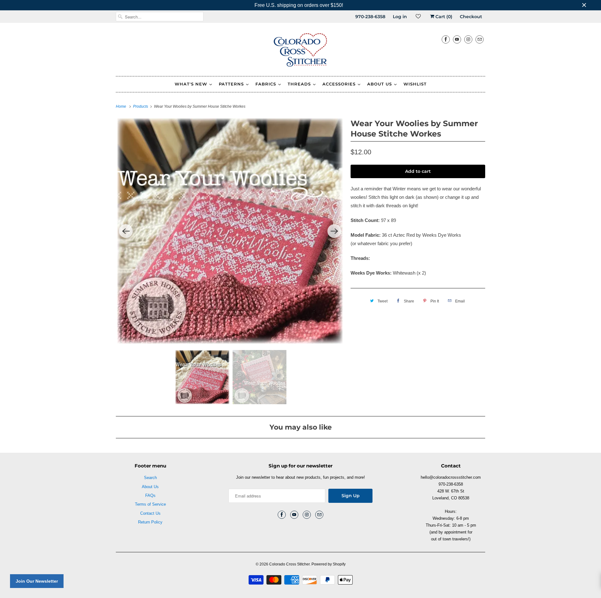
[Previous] (126, 231)
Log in (400, 16)
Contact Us (150, 513)
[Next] (334, 231)
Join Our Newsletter (37, 581)
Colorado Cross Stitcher (289, 564)
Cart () (443, 16)
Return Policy (150, 522)
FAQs (150, 495)
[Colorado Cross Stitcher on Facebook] (446, 39)
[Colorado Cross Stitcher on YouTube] (457, 39)
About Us (150, 486)
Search (150, 477)
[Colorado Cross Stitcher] (300, 51)
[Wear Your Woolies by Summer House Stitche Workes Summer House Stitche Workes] (230, 231)
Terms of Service (150, 504)
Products (141, 106)
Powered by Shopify (328, 564)
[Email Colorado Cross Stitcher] (479, 39)
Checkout (471, 16)
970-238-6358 (370, 16)
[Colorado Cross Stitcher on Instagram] (468, 39)
